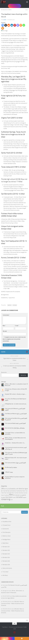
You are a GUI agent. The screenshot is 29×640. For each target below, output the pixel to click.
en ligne (25, 489)
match (14, 497)
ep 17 (14, 492)
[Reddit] (8, 25)
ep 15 (9, 492)
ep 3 (7, 490)
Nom (4, 325)
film (11, 494)
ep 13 (3, 492)
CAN (16, 488)
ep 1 (2, 490)
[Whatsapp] (23, 25)
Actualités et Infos (6, 9)
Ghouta (21, 495)
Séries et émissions (7, 568)
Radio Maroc (6, 543)
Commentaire (6, 315)
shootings (15, 305)
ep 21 (23, 492)
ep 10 (22, 490)
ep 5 (11, 490)
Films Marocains (6, 532)
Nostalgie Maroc (6, 539)
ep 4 (9, 490)
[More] (2, 28)
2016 (8, 488)
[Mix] (20, 25)
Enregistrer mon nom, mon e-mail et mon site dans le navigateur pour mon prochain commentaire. (14, 339)
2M (2, 489)
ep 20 (21, 492)
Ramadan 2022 (6, 550)
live (7, 497)
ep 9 (20, 490)
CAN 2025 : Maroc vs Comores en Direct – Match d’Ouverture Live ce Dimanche (12, 603)
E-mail (17, 325)
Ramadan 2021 (6, 546)
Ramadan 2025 (6, 561)
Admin (4, 19)
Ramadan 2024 (6, 557)
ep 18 (16, 492)
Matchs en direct (7, 536)
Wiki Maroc (5, 575)
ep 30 (8, 495)
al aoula (12, 489)
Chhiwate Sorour (7, 525)
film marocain (16, 495)
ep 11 (25, 490)
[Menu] (27, 2)
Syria (11, 499)
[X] (5, 25)
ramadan (19, 497)
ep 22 (25, 492)
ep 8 (18, 490)
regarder (24, 497)
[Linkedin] (11, 25)
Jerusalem (3, 497)
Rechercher (4, 372)
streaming (5, 499)
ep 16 (11, 492)
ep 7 (15, 490)
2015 (5, 488)
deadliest (9, 305)
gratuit (24, 495)
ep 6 (13, 490)
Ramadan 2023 (6, 554)
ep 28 (6, 495)
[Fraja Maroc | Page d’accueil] (4, 2)
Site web (5, 331)
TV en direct (5, 571)
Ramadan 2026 (6, 564)
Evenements (6, 528)
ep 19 (18, 492)
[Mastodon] (17, 25)
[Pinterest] (14, 25)
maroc (10, 497)
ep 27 (3, 495)
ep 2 (5, 490)
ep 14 (6, 492)
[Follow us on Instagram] (27, 352)
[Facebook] (2, 25)
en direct (20, 489)
